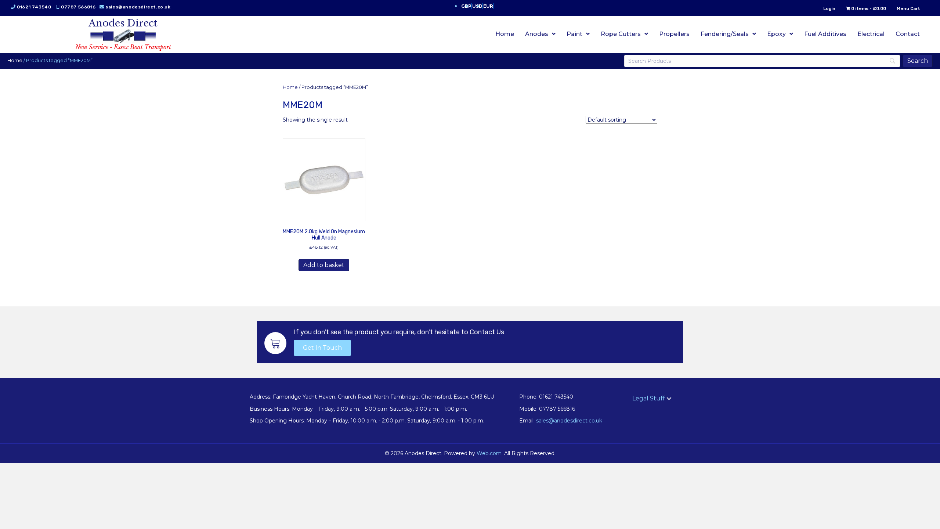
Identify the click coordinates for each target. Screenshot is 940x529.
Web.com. (490, 453)
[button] (322, 348)
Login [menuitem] (829, 8)
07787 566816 (78, 7)
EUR (488, 6)
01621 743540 (34, 7)
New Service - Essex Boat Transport (123, 47)
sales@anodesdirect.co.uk (137, 7)
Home (14, 60)
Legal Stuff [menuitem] (648, 398)
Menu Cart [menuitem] (908, 8)
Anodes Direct (123, 23)
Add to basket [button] (323, 265)
